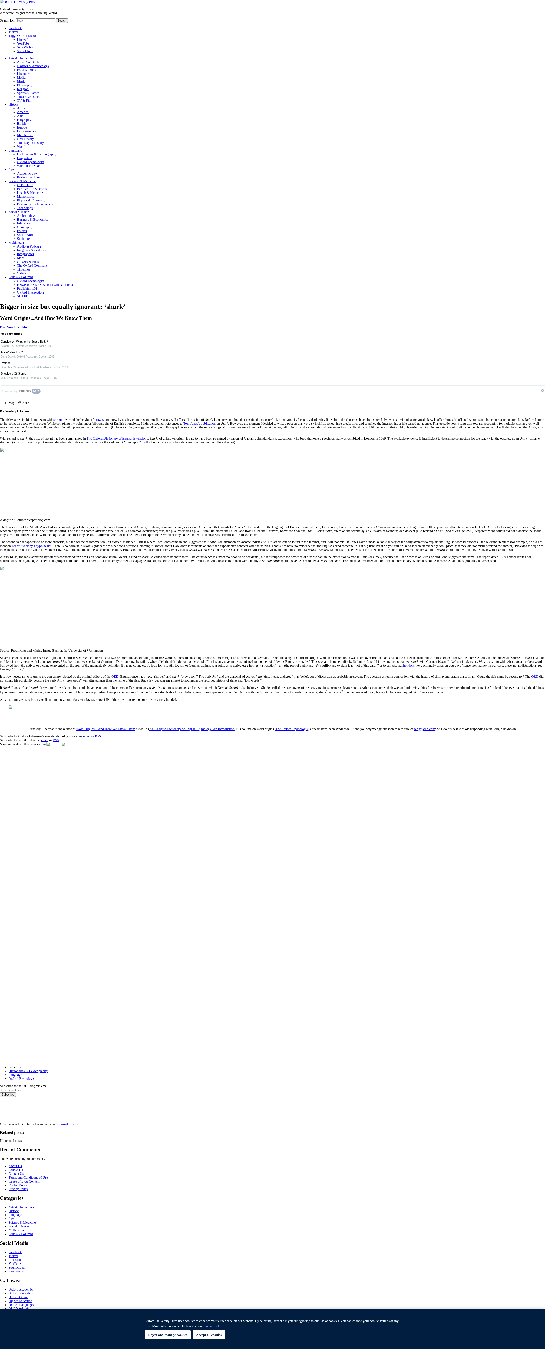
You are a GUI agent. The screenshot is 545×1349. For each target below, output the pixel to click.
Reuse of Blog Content (24, 1181)
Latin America (26, 131)
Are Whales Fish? (12, 352)
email (86, 736)
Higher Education (20, 1301)
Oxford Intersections (30, 292)
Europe (22, 127)
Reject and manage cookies (167, 1335)
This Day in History (30, 143)
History (14, 104)
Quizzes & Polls (28, 261)
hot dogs (409, 665)
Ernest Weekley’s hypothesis (31, 546)
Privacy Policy (12, 1111)
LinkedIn (23, 39)
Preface (5, 363)
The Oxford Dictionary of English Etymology (117, 438)
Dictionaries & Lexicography (36, 154)
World (21, 146)
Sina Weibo (25, 47)
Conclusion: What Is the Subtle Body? (24, 341)
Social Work (25, 235)
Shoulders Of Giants (13, 373)
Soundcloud (25, 51)
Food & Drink (26, 70)
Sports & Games (28, 93)
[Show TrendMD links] (542, 390)
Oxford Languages (21, 1305)
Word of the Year (28, 166)
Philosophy (24, 85)
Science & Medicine (22, 181)
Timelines (23, 269)
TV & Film (24, 100)
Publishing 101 (27, 288)
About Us (15, 1166)
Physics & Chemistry (31, 200)
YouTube (23, 43)
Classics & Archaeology (33, 66)
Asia (20, 116)
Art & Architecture (29, 62)
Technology (25, 208)
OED (115, 676)
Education (24, 223)
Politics (22, 231)
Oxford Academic (21, 1289)
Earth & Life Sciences (32, 189)
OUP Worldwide (20, 1308)
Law (12, 169)
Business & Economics (32, 219)
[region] (272, 1329)
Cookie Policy (18, 1185)
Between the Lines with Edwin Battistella (45, 285)
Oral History (25, 139)
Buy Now (6, 327)
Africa (21, 108)
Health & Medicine (30, 192)
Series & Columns (21, 277)
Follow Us (16, 1170)
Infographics (25, 254)
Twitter (13, 32)
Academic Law (27, 173)
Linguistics (24, 158)
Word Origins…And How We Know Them (105, 729)
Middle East (25, 135)
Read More (21, 327)
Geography (24, 227)
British (21, 123)
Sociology (24, 238)
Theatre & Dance (28, 96)
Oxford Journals (19, 1293)
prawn (99, 419)
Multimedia (16, 242)
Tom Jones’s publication (199, 423)
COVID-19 (25, 185)
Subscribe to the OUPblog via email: (24, 1086)
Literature (23, 73)
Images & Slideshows (31, 250)
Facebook (15, 28)
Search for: (7, 20)
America (23, 112)
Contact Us (16, 1173)
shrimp (58, 419)
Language (15, 150)
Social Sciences (19, 212)
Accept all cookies (209, 1335)
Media (21, 77)
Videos (21, 273)
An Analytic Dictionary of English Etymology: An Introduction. (192, 729)
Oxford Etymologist (30, 162)
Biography (24, 120)
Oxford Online (18, 1297)
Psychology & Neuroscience (36, 204)
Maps (20, 258)
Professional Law (28, 177)
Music (21, 81)
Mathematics (25, 196)
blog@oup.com (424, 729)
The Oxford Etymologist (291, 729)
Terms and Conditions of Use (28, 1177)
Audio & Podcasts (29, 246)
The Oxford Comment (32, 265)
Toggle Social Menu (22, 36)
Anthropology (26, 215)
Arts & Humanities (21, 58)
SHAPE (22, 296)
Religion (23, 89)
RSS (98, 736)
